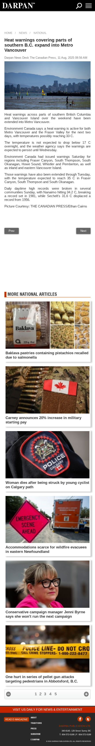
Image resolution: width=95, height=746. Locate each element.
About (34, 717)
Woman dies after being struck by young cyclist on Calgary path (47, 485)
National (40, 32)
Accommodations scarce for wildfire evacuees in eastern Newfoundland (46, 549)
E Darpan (35, 739)
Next (83, 230)
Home (8, 32)
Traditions (36, 723)
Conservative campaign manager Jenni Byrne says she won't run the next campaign (45, 614)
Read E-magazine (16, 719)
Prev (12, 230)
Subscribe (36, 734)
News (23, 32)
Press (33, 728)
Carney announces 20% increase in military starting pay (43, 420)
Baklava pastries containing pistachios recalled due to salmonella (47, 355)
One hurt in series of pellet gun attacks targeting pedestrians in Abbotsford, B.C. (42, 679)
